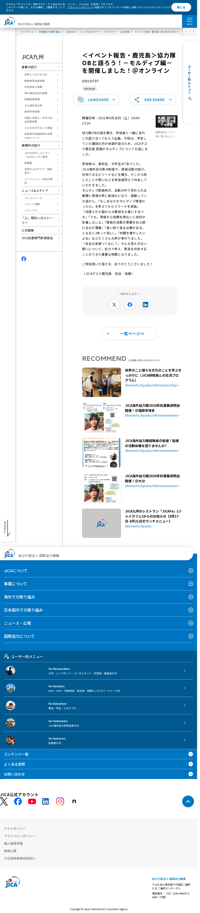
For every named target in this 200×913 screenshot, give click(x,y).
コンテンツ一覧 (16, 754)
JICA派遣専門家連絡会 (37, 237)
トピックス (30, 210)
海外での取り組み (19, 597)
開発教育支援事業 (34, 81)
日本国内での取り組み (23, 610)
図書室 (28, 163)
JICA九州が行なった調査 (38, 128)
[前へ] (187, 32)
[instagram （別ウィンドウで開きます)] (60, 801)
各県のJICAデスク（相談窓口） (38, 171)
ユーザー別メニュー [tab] (27, 656)
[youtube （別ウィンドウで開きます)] (32, 801)
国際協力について (19, 636)
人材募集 (27, 230)
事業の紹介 (29, 67)
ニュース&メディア (34, 190)
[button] (96, 99)
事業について (15, 583)
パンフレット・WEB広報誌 (38, 181)
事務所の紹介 (30, 145)
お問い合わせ (14, 774)
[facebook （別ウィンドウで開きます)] (18, 801)
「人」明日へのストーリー (37, 220)
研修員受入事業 (33, 87)
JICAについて (16, 570)
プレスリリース (33, 198)
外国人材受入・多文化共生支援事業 (38, 120)
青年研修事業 (32, 111)
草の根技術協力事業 (35, 93)
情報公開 (10, 850)
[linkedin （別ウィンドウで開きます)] (46, 801)
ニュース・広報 (17, 623)
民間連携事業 (32, 99)
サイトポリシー (15, 828)
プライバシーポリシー (79, 7)
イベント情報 (32, 204)
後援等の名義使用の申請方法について (38, 136)
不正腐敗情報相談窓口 (19, 858)
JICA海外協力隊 (33, 105)
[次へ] (193, 32)
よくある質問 (14, 764)
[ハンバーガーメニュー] (189, 19)
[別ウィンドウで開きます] (114, 304)
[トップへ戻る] (188, 801)
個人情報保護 (13, 843)
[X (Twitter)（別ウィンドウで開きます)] (4, 801)
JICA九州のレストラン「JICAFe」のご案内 (37, 155)
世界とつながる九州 (35, 74)
